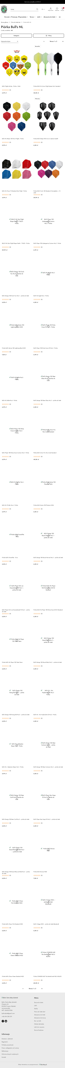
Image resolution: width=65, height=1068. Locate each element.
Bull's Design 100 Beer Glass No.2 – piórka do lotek (47, 400)
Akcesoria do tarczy (40, 1018)
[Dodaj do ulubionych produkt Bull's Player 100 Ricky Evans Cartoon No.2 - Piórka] (29, 413)
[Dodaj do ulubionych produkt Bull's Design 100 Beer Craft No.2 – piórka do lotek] (29, 779)
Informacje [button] (6, 1034)
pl (42, 9)
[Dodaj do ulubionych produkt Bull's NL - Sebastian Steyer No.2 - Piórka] (29, 727)
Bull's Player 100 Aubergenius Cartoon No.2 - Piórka (47, 243)
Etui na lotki (37, 1021)
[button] (60, 17)
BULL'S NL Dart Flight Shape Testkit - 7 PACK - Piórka (16, 243)
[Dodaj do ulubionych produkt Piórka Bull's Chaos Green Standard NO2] (29, 936)
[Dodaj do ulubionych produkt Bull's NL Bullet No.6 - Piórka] (29, 360)
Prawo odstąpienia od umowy (10, 1048)
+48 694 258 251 (7, 1016)
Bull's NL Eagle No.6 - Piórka (41, 296)
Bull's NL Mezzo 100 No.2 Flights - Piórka (13, 139)
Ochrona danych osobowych (10, 1054)
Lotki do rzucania (39, 1027)
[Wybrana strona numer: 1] (53, 41)
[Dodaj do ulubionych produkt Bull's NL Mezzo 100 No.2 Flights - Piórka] (29, 99)
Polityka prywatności (7, 1045)
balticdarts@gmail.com (8, 1013)
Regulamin (5, 1042)
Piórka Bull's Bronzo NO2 (40, 872)
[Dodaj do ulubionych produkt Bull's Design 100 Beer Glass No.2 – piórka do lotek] (61, 360)
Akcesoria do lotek (39, 1015)
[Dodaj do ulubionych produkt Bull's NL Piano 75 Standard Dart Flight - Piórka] (29, 151)
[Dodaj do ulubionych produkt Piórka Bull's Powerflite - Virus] (29, 517)
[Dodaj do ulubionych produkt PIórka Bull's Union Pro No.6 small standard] (61, 413)
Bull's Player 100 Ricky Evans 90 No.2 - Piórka (46, 348)
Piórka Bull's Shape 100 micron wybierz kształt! (46, 139)
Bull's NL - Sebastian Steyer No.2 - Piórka (13, 767)
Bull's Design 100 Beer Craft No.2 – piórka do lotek (15, 819)
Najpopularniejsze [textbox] (5, 41)
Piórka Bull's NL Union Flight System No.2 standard (47, 86)
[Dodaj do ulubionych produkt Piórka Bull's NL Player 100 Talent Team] (29, 622)
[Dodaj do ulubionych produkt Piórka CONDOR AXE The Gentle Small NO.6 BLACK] (61, 936)
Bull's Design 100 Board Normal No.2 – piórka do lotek (48, 557)
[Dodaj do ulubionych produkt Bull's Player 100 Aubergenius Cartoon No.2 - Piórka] (61, 203)
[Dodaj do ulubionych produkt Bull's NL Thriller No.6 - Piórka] (29, 465)
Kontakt (4, 1057)
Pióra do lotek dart (39, 1012)
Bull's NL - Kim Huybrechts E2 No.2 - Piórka (45, 714)
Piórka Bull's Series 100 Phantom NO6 (44, 505)
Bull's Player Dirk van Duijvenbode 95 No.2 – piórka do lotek (16, 610)
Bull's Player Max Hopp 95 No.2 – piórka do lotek (47, 819)
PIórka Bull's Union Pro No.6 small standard (45, 453)
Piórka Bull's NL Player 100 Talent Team (12, 662)
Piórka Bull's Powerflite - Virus (10, 557)
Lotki (35, 1006)
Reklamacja (5, 1051)
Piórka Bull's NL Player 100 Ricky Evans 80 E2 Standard (48, 610)
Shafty (36, 1009)
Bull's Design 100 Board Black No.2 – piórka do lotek (48, 662)
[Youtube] (6, 1021)
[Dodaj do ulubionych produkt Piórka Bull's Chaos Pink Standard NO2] (29, 884)
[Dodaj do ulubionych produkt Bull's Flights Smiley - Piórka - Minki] (29, 46)
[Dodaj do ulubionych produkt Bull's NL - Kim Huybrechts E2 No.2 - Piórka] (61, 675)
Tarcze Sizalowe (38, 1030)
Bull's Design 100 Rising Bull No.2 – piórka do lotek (15, 714)
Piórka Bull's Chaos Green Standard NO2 (13, 976)
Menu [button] (36, 998)
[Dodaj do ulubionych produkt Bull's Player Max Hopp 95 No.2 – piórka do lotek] (61, 779)
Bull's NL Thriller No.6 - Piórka (10, 505)
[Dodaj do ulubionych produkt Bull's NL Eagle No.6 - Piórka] (61, 256)
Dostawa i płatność (7, 1039)
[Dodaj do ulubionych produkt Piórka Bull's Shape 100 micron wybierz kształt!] (61, 99)
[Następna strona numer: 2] (62, 41)
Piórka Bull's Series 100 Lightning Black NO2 (14, 348)
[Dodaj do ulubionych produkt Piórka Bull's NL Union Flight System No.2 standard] (61, 46)
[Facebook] (3, 1021)
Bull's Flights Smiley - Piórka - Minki (11, 86)
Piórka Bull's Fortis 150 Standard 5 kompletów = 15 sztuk (47, 192)
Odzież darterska (39, 1024)
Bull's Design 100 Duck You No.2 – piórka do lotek (15, 296)
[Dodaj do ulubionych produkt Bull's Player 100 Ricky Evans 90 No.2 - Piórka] (61, 308)
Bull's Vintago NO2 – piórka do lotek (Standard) (46, 924)
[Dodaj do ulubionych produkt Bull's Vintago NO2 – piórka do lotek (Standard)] (61, 884)
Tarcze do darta (38, 1002)
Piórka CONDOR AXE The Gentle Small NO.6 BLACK (48, 976)
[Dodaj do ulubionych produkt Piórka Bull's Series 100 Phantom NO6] (61, 465)
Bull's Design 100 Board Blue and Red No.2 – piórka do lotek (16, 872)
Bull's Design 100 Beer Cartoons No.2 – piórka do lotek (48, 767)
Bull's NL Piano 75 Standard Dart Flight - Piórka (14, 191)
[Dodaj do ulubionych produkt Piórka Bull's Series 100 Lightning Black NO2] (29, 308)
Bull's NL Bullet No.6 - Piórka (9, 400)
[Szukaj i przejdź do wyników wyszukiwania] (37, 9)
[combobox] (9, 41)
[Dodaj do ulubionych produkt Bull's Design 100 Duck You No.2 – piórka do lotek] (29, 256)
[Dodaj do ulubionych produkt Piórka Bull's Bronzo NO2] (61, 832)
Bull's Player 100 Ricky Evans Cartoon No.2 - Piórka (15, 453)
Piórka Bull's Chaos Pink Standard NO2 (12, 924)
